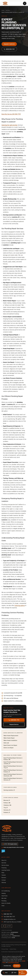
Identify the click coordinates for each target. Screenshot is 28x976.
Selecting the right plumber (10, 125)
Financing (4, 867)
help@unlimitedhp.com (10, 919)
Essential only (7, 965)
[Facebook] (3, 926)
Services (8, 10)
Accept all (16, 965)
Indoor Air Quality (6, 903)
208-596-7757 (16, 114)
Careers (4, 875)
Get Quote (23, 972)
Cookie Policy (13, 949)
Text (15, 972)
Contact (4, 880)
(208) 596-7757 (10, 49)
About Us (4, 860)
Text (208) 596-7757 (9, 916)
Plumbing (4, 900)
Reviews (4, 877)
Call (6, 972)
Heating (4, 893)
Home (3, 10)
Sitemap (4, 882)
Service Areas (5, 865)
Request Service (9, 44)
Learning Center (6, 870)
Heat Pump (4, 895)
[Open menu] (24, 3)
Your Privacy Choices (13, 962)
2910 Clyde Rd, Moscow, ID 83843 (12, 921)
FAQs (3, 872)
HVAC (3, 905)
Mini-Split (4, 898)
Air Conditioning (6, 890)
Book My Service (7, 114)
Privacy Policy (5, 949)
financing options (20, 605)
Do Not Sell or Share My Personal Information (12, 951)
